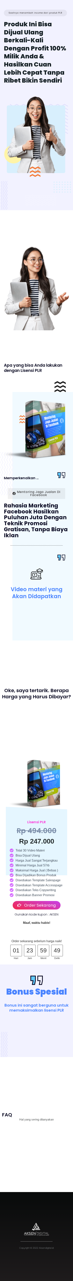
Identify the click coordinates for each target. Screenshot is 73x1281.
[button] (35, 13)
